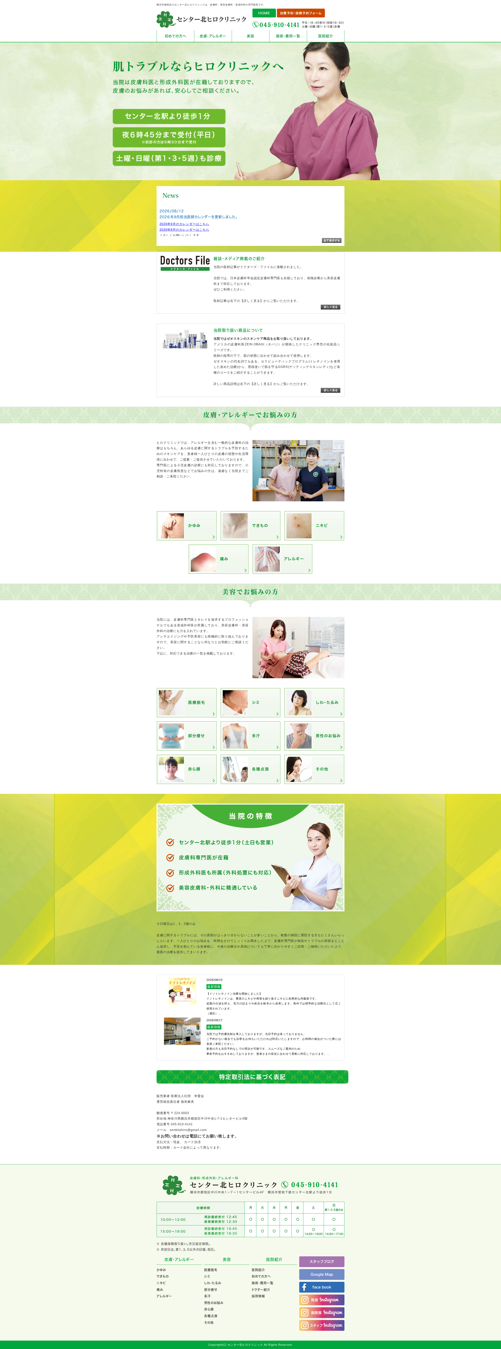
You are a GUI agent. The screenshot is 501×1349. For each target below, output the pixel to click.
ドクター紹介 (261, 1289)
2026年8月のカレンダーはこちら (184, 229)
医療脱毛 (210, 1269)
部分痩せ (210, 1289)
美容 (250, 36)
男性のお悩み (213, 1302)
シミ (207, 1276)
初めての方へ (175, 36)
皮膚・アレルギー (213, 36)
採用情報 (258, 1296)
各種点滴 (210, 1315)
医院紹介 (325, 36)
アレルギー (164, 1296)
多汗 (207, 1296)
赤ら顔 (209, 1309)
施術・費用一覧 (288, 36)
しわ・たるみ (212, 1283)
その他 (209, 1322)
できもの (163, 1276)
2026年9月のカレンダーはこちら (184, 224)
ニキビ (161, 1283)
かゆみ (161, 1269)
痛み (160, 1289)
